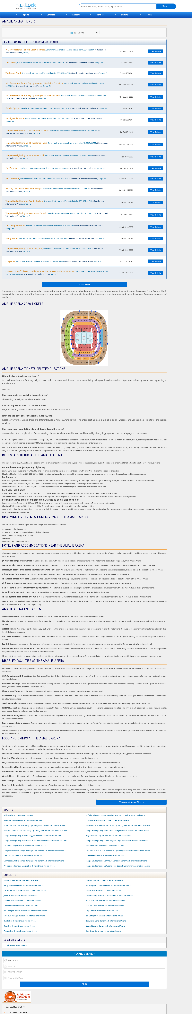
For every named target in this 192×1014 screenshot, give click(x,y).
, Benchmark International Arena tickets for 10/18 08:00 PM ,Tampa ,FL (53, 227)
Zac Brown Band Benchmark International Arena (106, 921)
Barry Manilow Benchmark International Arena (23, 885)
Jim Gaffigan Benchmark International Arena (104, 915)
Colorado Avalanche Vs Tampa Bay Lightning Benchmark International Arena (118, 850)
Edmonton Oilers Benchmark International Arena (24, 855)
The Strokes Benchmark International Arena (104, 890)
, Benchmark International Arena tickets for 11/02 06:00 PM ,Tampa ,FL (56, 272)
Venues (100, 14)
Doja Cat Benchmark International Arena (102, 910)
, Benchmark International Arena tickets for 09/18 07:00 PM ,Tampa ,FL (56, 73)
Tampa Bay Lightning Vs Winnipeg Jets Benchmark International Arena (33, 835)
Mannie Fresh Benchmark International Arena (105, 905)
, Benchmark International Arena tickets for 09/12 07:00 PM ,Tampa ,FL (54, 62)
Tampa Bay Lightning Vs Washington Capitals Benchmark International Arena (118, 866)
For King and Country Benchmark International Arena (108, 885)
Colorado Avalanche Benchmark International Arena (107, 820)
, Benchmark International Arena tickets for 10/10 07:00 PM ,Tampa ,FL (55, 168)
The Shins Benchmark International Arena (21, 905)
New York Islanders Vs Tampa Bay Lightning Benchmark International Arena (35, 830)
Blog (149, 14)
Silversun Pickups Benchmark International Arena (24, 915)
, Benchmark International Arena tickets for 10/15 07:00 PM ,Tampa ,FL (54, 202)
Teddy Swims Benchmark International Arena (22, 900)
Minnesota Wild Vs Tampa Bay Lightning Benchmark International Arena (34, 861)
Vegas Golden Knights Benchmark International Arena (108, 835)
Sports (26, 14)
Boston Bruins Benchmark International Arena (105, 845)
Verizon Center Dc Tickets (16, 945)
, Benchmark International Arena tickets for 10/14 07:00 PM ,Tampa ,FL (54, 190)
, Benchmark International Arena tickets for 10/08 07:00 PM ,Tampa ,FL (55, 156)
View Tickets (155, 51)
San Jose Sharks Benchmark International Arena (23, 820)
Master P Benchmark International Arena (21, 880)
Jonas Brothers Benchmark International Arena (105, 900)
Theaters (75, 14)
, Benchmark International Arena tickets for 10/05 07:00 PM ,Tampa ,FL (56, 144)
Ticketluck (44, 6)
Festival (124, 14)
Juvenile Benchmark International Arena (20, 895)
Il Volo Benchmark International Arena (20, 921)
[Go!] (166, 6)
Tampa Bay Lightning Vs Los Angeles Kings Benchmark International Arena (117, 840)
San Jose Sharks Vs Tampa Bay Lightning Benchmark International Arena (34, 850)
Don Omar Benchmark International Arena (103, 931)
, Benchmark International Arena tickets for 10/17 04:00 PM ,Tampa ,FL (56, 214)
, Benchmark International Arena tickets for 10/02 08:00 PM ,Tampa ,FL (53, 119)
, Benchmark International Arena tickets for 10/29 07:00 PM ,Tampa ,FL (54, 250)
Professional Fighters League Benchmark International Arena (29, 866)
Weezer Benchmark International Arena (20, 931)
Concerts (51, 14)
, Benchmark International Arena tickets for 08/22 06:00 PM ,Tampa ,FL (55, 51)
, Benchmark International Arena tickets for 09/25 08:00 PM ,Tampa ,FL (56, 108)
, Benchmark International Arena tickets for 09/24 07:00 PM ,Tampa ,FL (55, 97)
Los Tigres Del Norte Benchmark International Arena (25, 890)
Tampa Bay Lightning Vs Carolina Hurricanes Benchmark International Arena (35, 840)
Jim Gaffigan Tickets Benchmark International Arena (25, 910)
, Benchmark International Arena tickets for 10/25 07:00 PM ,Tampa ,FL (55, 238)
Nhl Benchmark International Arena (18, 815)
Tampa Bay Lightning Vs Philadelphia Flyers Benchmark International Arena (117, 830)
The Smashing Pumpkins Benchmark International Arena (109, 895)
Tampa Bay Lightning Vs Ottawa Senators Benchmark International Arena (116, 861)
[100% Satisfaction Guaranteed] (16, 996)
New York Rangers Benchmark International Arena (25, 845)
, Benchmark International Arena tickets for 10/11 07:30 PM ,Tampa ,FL (55, 178)
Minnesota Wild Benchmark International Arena (106, 855)
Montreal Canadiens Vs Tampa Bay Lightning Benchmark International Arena (118, 825)
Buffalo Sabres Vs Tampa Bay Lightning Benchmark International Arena (115, 815)
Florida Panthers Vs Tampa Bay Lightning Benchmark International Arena (34, 825)
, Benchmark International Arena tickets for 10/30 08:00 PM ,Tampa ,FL (53, 261)
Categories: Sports (15, 1007)
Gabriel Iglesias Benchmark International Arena (105, 926)
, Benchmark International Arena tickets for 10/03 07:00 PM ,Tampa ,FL (52, 132)
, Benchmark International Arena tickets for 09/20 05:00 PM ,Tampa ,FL (54, 84)
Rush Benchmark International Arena (19, 926)
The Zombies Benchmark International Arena (104, 880)
